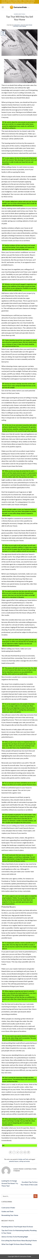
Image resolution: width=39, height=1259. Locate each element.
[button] (3, 7)
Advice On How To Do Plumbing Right (15, 1237)
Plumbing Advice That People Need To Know (17, 1226)
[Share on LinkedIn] (28, 1152)
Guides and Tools (19, 14)
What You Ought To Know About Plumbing (16, 1244)
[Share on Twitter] (17, 1152)
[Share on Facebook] (14, 1152)
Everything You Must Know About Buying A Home (19, 1240)
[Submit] (36, 1196)
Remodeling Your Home (10, 1215)
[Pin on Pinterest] (25, 1152)
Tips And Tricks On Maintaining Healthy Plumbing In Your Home (19, 1231)
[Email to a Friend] (21, 1152)
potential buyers (14, 1161)
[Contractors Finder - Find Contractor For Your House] (20, 7)
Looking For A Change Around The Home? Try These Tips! (10, 1183)
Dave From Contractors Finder (22, 25)
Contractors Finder (8, 1208)
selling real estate (24, 1161)
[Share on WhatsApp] (10, 1152)
